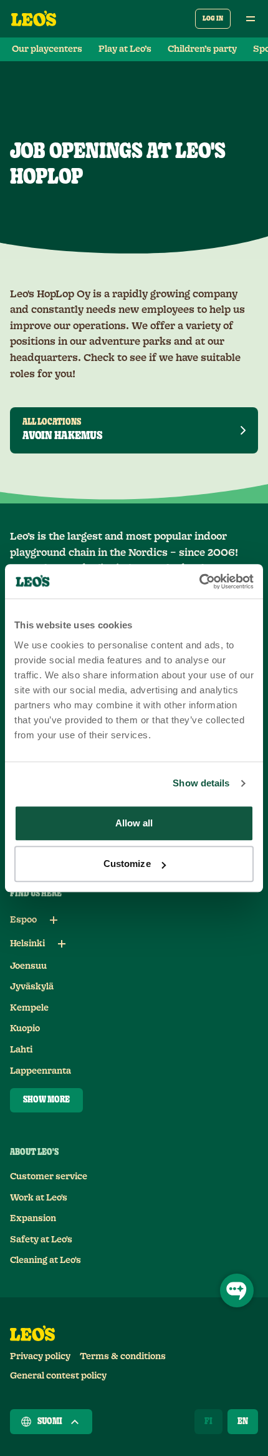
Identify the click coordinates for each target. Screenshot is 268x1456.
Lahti (21, 1050)
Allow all (134, 823)
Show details (201, 783)
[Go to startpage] (34, 19)
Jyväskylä (32, 987)
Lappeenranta (40, 1071)
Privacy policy (40, 1356)
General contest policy (58, 1376)
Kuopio (25, 1028)
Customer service (48, 1176)
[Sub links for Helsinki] (62, 944)
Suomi (49, 1421)
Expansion (33, 1218)
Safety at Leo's (41, 1240)
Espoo (23, 920)
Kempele (29, 1008)
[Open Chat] (237, 1290)
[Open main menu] (250, 18)
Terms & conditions (123, 1356)
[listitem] (134, 430)
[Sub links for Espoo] (53, 920)
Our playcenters (47, 49)
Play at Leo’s (124, 49)
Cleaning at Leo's (45, 1260)
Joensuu (28, 966)
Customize (127, 863)
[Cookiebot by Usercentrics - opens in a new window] (199, 581)
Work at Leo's (38, 1198)
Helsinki (27, 943)
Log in (213, 18)
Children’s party (202, 49)
